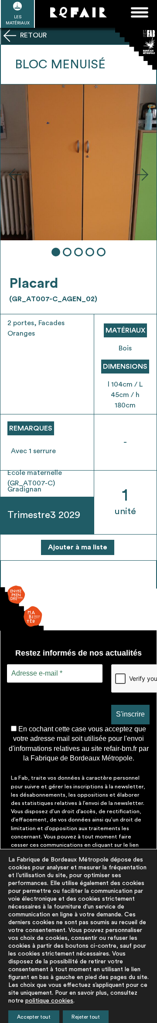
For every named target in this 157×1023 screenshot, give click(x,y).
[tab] (55, 252)
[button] (15, 174)
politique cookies (49, 1001)
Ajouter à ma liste (77, 547)
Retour (32, 35)
